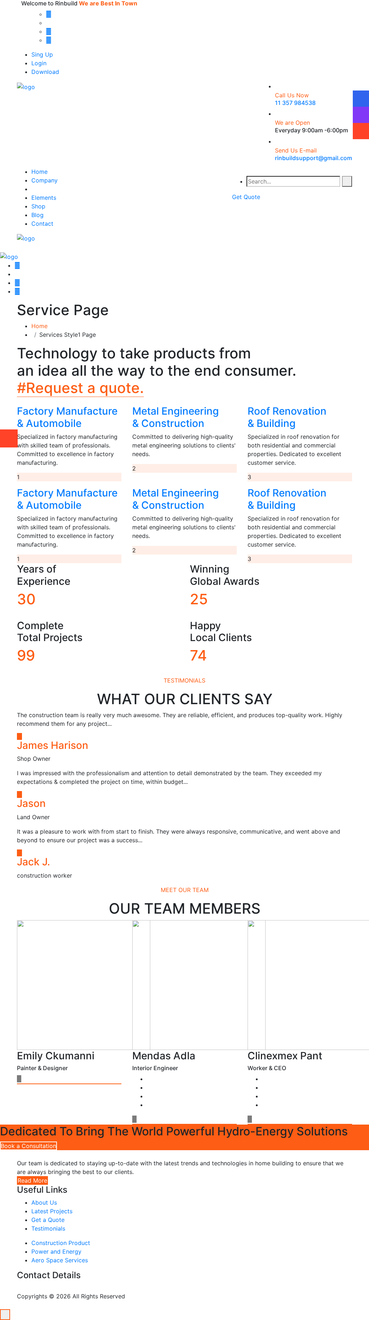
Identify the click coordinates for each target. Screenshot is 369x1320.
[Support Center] (361, 114)
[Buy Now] (361, 130)
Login (38, 63)
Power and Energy (56, 1251)
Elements (43, 197)
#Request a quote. (80, 388)
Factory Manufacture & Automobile (67, 417)
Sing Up (42, 54)
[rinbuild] (26, 86)
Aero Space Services (59, 1260)
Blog (37, 214)
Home (39, 171)
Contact (42, 223)
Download (45, 71)
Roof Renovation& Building (287, 417)
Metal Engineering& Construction (175, 417)
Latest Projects (51, 1211)
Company (44, 180)
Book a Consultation (28, 1145)
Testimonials (48, 1228)
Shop (38, 206)
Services (42, 189)
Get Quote (246, 196)
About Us (44, 1202)
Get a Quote (48, 1219)
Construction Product (60, 1242)
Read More (32, 1180)
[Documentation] (361, 98)
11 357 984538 (295, 102)
